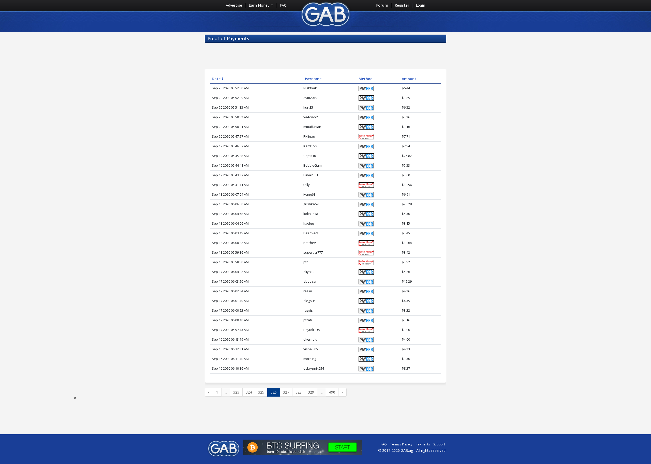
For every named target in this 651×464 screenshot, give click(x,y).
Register (402, 5)
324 (249, 392)
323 (236, 392)
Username (312, 78)
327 (286, 392)
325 (261, 392)
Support (439, 444)
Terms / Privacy (401, 444)
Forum (382, 5)
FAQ (283, 5)
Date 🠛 (217, 78)
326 (274, 392)
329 (311, 392)
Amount (409, 78)
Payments (423, 444)
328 (298, 392)
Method (366, 78)
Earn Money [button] (259, 5)
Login (420, 5)
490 (332, 392)
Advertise (234, 5)
